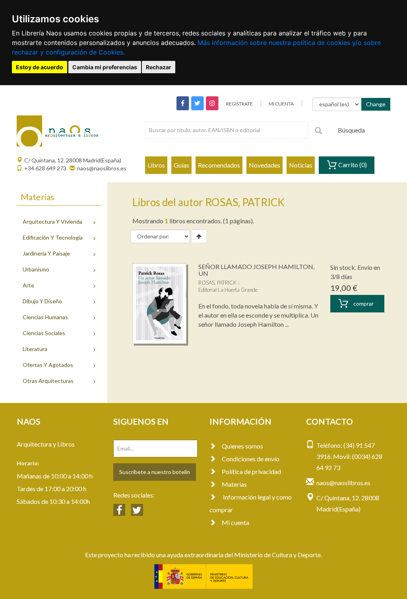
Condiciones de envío (250, 458)
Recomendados (219, 165)
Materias (234, 484)
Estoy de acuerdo (39, 67)
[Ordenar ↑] (199, 236)
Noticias (300, 165)
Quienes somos (242, 446)
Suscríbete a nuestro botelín (154, 471)
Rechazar (158, 67)
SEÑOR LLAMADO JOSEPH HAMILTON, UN (256, 270)
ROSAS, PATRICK (217, 282)
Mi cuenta (235, 522)
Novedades (264, 165)
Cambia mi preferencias (104, 67)
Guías (181, 165)
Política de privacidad (251, 471)
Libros (156, 165)
